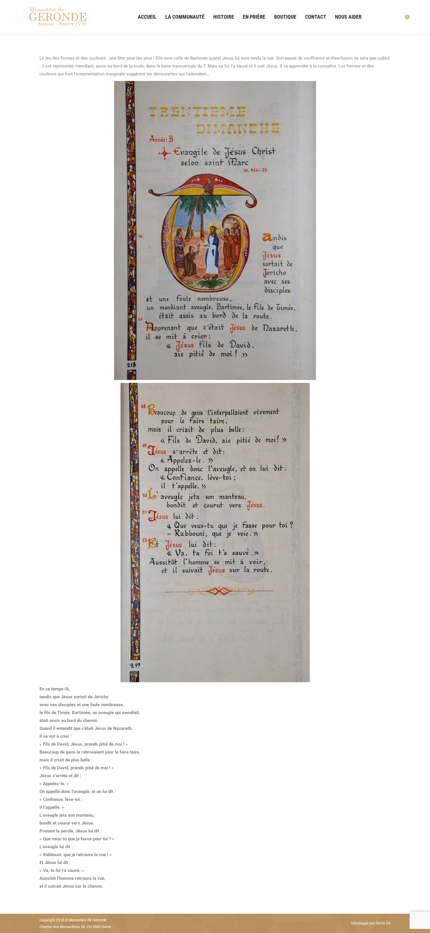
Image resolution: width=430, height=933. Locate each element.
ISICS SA (383, 923)
